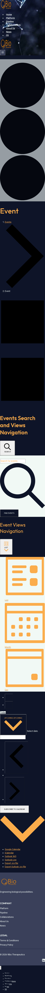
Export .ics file (11, 863)
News (8, 32)
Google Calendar (12, 849)
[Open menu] (2, 52)
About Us (10, 28)
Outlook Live (10, 860)
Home (9, 14)
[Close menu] (0, 968)
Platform (10, 18)
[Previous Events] (9, 697)
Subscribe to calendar (14, 809)
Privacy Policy (6, 945)
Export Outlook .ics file (15, 866)
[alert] (22, 323)
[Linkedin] (43, 961)
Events (8, 222)
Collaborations (13, 25)
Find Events (9, 513)
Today (3, 712)
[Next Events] (9, 705)
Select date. (32, 731)
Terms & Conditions (9, 940)
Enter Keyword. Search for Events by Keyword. (22, 457)
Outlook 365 (10, 856)
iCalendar (9, 853)
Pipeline (10, 21)
